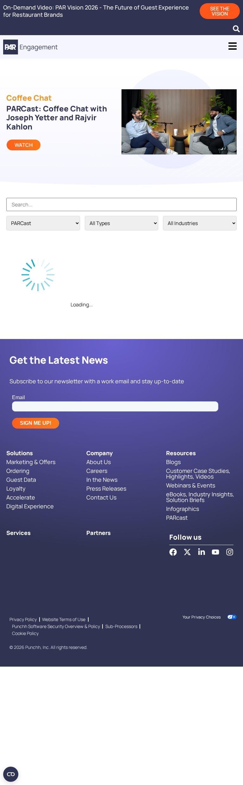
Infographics (182, 509)
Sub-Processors (121, 626)
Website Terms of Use (63, 619)
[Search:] (121, 204)
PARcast (177, 517)
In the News (101, 479)
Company (99, 453)
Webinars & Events (190, 485)
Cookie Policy (25, 633)
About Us (98, 462)
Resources (181, 453)
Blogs (173, 462)
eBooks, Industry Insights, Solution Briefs (200, 497)
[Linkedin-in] (201, 552)
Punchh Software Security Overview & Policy (56, 626)
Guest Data (21, 479)
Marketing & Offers (30, 462)
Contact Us (101, 497)
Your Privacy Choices (202, 617)
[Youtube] (215, 552)
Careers (96, 471)
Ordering (17, 471)
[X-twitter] (187, 552)
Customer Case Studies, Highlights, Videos (198, 473)
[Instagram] (230, 552)
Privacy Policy (23, 619)
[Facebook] (173, 552)
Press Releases (106, 488)
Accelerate (20, 497)
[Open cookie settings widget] (10, 774)
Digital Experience (30, 506)
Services (18, 533)
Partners (98, 533)
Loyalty (16, 488)
